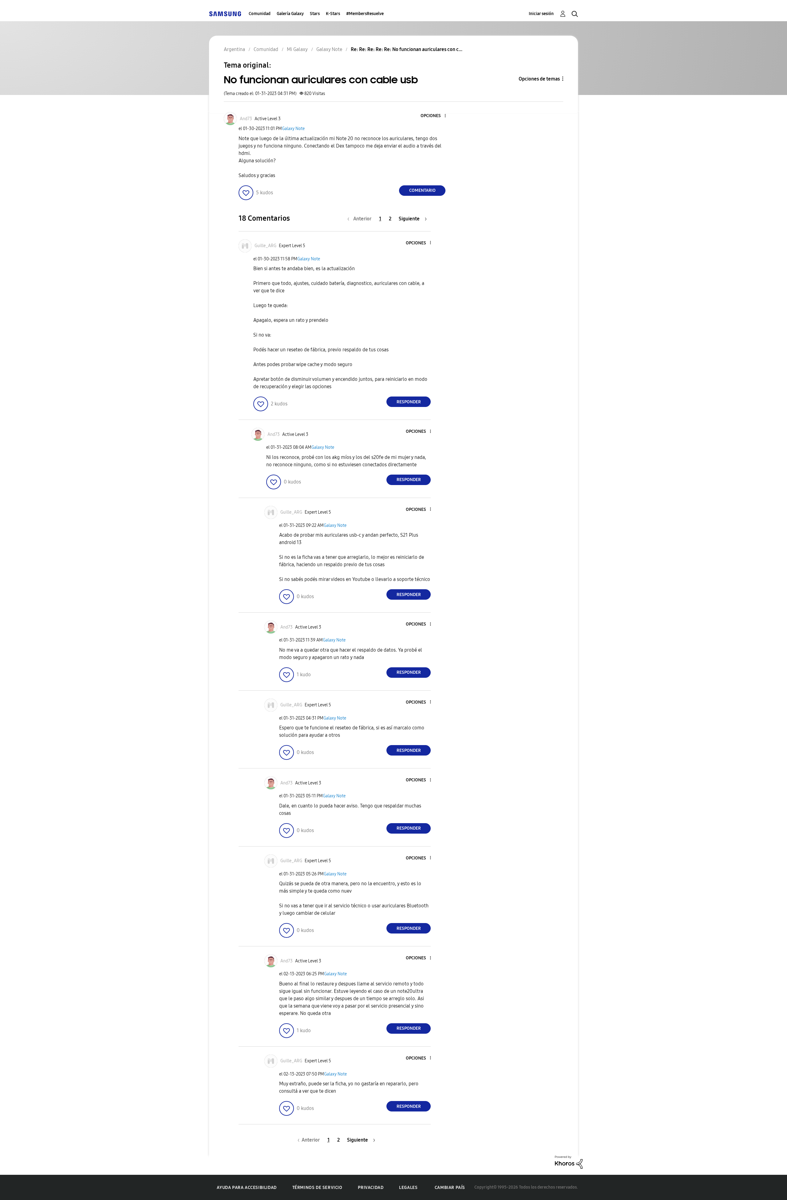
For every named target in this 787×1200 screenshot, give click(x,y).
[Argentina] (225, 14)
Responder (409, 402)
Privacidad (370, 1187)
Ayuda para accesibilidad (246, 1187)
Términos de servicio (317, 1187)
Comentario (422, 190)
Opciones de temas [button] (539, 79)
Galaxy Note (293, 128)
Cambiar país (450, 1187)
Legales (408, 1187)
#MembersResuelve (365, 13)
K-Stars (333, 13)
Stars (315, 13)
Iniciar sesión (541, 13)
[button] (435, 116)
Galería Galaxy (290, 13)
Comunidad (260, 13)
